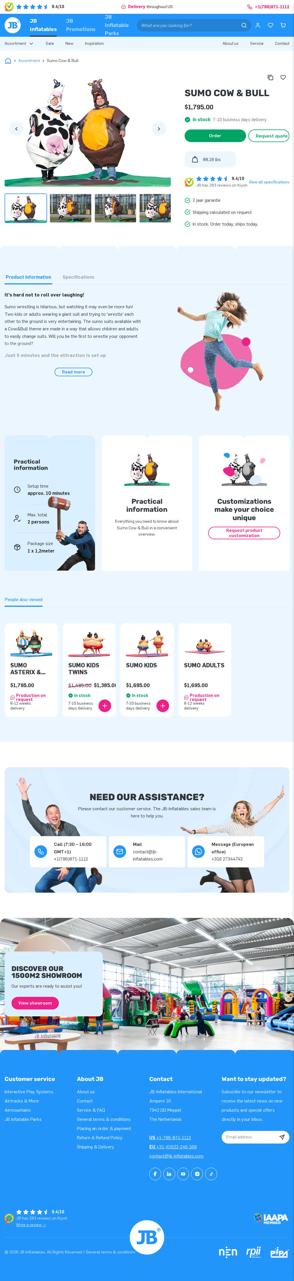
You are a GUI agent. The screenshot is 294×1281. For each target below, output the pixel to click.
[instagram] (197, 1174)
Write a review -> (31, 1224)
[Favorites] (270, 25)
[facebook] (155, 1174)
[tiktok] (211, 1174)
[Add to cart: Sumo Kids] (162, 705)
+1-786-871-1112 (170, 1137)
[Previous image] (16, 129)
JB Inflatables (43, 25)
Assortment (29, 60)
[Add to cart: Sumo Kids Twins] (104, 705)
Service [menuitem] (257, 43)
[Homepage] (13, 25)
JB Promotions (81, 25)
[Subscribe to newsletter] (281, 1137)
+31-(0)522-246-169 (173, 1147)
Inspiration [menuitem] (94, 43)
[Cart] (283, 25)
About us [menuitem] (231, 43)
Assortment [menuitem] (15, 43)
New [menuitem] (69, 43)
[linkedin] (169, 1174)
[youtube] (183, 1174)
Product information (28, 277)
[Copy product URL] (270, 77)
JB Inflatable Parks (117, 25)
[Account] (258, 25)
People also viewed (23, 599)
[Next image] (159, 129)
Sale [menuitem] (50, 43)
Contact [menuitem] (282, 43)
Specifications (78, 277)
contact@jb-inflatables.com (176, 1156)
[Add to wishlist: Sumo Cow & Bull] (283, 77)
